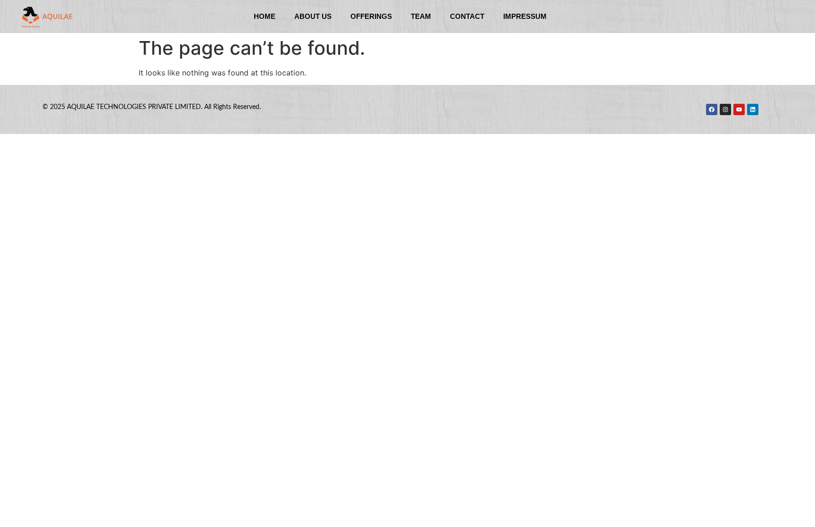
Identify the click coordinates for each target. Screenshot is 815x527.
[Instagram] (725, 109)
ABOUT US (313, 16)
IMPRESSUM (525, 16)
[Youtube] (739, 109)
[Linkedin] (752, 109)
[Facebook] (711, 109)
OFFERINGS (371, 16)
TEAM (421, 16)
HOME (264, 16)
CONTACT (467, 16)
